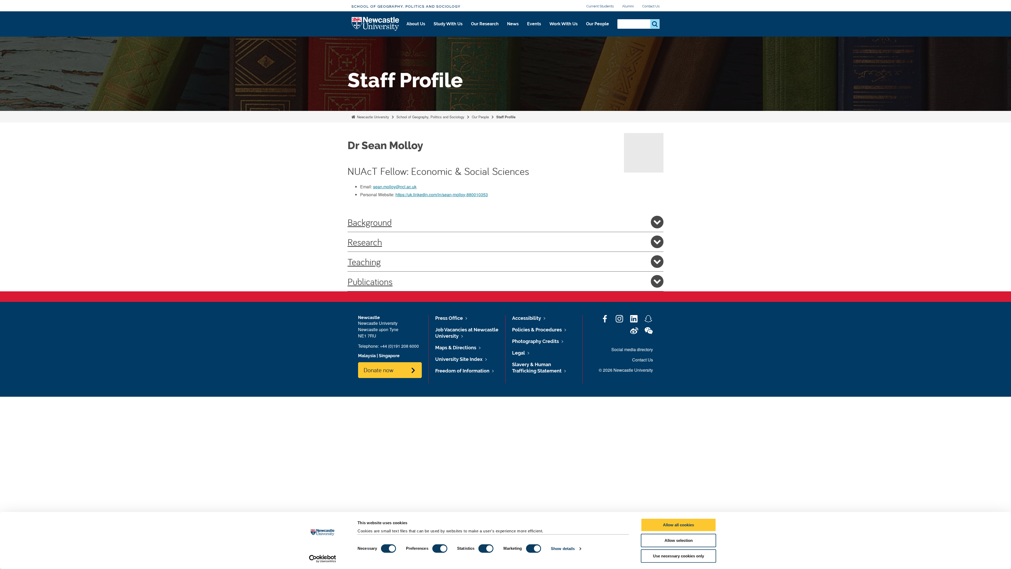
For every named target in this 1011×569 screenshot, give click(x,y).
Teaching (364, 262)
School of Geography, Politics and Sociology (405, 6)
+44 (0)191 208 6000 (399, 346)
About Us (416, 23)
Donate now (378, 370)
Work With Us (563, 23)
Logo (375, 24)
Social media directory (632, 349)
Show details (563, 548)
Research (365, 242)
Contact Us (651, 6)
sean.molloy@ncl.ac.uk (395, 187)
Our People (597, 23)
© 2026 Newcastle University (626, 370)
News (513, 23)
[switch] (439, 548)
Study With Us (448, 23)
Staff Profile (506, 116)
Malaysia (367, 355)
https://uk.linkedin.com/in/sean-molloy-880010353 (441, 195)
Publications (370, 281)
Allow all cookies (678, 525)
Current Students (600, 6)
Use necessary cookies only (678, 556)
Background (370, 222)
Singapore (389, 355)
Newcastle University (372, 116)
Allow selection (679, 540)
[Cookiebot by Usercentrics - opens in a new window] (323, 559)
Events (534, 23)
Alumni (628, 6)
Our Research (485, 23)
